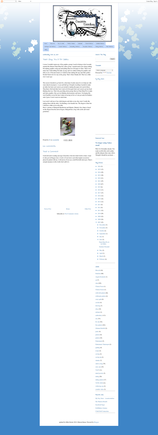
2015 (99, 199)
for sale (97, 322)
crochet (97, 302)
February (102, 259)
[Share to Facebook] (70, 140)
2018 (99, 190)
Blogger (96, 422)
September (102, 234)
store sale (98, 367)
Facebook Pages (100, 405)
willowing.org (99, 386)
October (101, 231)
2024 (99, 172)
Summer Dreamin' (104, 247)
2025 (99, 169)
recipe (97, 351)
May (100, 250)
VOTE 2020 (99, 383)
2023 (99, 175)
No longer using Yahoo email (103, 143)
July (100, 236)
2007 (99, 222)
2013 (99, 204)
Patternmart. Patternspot (102, 344)
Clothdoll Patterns (100, 43)
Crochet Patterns (63, 46)
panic (97, 331)
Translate (109, 73)
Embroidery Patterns (74, 46)
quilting (97, 347)
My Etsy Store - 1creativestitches (104, 398)
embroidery (98, 315)
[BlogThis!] (66, 140)
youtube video (99, 389)
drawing (97, 306)
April (101, 253)
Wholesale (80, 43)
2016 (99, 196)
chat (96, 283)
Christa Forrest (99, 289)
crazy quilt (98, 299)
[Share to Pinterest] (71, 140)
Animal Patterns (89, 43)
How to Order (61, 43)
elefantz (97, 312)
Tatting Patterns (99, 46)
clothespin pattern (100, 296)
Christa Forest (99, 286)
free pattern (98, 325)
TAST (97, 370)
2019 (99, 187)
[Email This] (64, 140)
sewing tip (98, 357)
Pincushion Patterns (87, 46)
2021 (99, 181)
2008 (99, 219)
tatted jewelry (99, 373)
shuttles (97, 360)
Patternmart (98, 341)
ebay (96, 309)
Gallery (46, 50)
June (100, 239)
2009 (99, 216)
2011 (99, 210)
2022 (99, 178)
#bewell (97, 270)
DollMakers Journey (101, 408)
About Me (52, 43)
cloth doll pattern (100, 293)
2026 (99, 166)
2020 (99, 184)
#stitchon (98, 273)
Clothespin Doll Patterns (50, 46)
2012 (99, 207)
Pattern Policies (71, 43)
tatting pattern (99, 380)
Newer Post (47, 209)
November (102, 228)
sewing (97, 354)
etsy (96, 318)
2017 (99, 193)
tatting (97, 376)
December (102, 225)
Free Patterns (109, 46)
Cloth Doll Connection (102, 411)
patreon (97, 335)
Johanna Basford (100, 328)
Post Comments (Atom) (71, 214)
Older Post (88, 209)
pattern (97, 338)
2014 (99, 202)
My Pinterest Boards (101, 401)
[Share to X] (68, 140)
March (101, 256)
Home (46, 43)
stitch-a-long (99, 364)
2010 (99, 213)
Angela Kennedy (100, 277)
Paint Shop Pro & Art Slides (104, 243)
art (96, 280)
